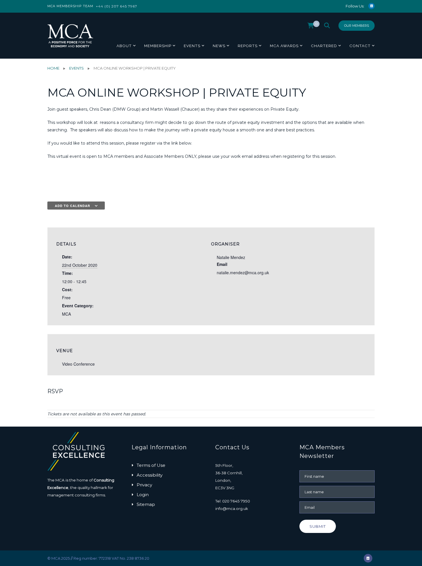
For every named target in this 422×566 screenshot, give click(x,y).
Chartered (324, 45)
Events (192, 45)
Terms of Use (151, 465)
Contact (360, 45)
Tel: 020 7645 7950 (232, 501)
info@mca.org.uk (231, 508)
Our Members (356, 26)
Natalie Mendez (231, 257)
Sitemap (146, 504)
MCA (66, 314)
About (124, 45)
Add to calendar (72, 206)
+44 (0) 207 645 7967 (116, 6)
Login (143, 494)
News (219, 45)
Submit (317, 526)
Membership (157, 45)
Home (53, 68)
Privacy (144, 485)
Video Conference (78, 364)
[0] (310, 27)
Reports (248, 45)
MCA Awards (284, 45)
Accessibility (149, 475)
